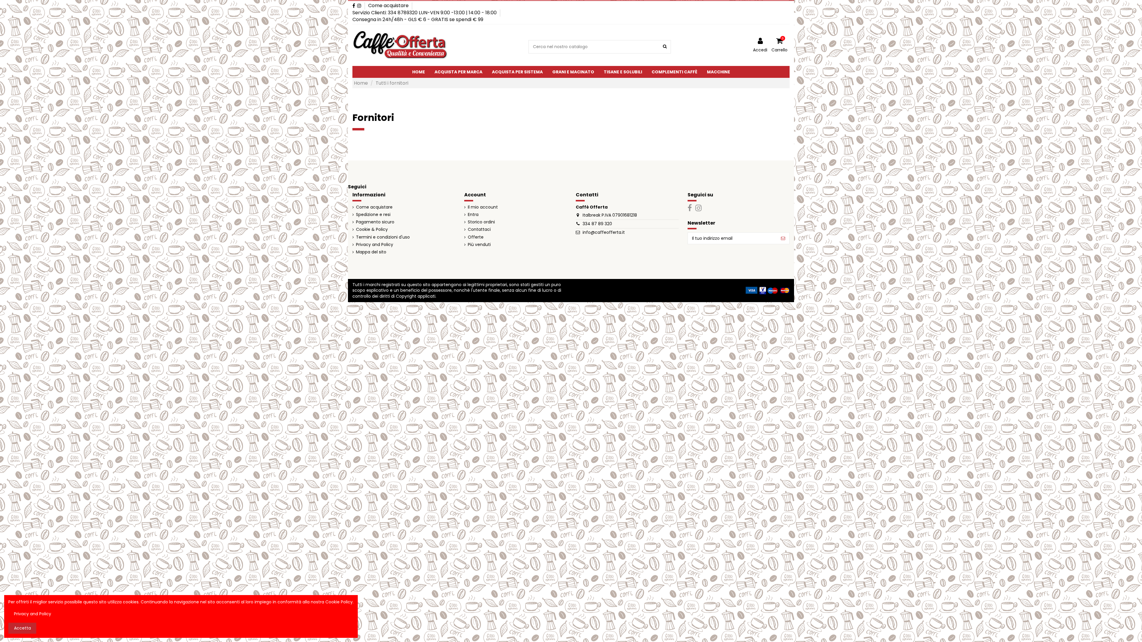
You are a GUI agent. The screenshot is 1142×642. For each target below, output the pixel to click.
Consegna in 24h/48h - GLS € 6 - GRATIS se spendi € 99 (417, 19)
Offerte (476, 237)
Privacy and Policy (374, 244)
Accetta (22, 628)
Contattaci (479, 229)
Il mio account (483, 207)
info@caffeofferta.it (604, 232)
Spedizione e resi (373, 214)
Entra (473, 214)
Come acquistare (388, 5)
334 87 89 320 (597, 224)
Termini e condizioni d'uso (383, 237)
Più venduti (479, 244)
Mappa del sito (371, 252)
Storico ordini (481, 222)
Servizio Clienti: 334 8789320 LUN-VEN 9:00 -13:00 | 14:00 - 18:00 (425, 12)
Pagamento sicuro (375, 222)
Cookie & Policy (372, 229)
